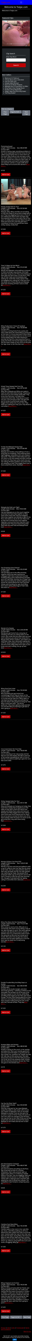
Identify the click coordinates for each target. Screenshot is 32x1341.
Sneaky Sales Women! (12, 83)
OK (15, 1339)
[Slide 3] (11, 44)
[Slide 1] (7, 44)
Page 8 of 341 (15, 112)
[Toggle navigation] (21, 2)
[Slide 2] (9, 44)
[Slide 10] (25, 44)
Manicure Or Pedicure (12, 78)
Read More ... (7, 285)
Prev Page (5, 113)
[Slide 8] (21, 44)
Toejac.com (5, 2)
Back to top (27, 1331)
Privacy (3, 1328)
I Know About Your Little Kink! (14, 80)
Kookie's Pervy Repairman (13, 90)
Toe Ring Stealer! (10, 93)
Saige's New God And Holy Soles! (15, 91)
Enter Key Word (11, 57)
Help (8, 1328)
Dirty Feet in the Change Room (15, 88)
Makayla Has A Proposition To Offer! (16, 86)
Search (16, 65)
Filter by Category (7, 109)
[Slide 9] (23, 44)
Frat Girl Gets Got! (10, 81)
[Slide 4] (13, 44)
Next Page (26, 113)
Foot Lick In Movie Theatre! (13, 85)
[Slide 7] (19, 44)
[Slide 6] (17, 44)
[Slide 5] (15, 44)
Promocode (20, 1328)
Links (13, 1328)
